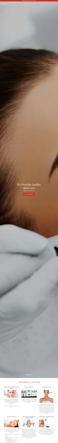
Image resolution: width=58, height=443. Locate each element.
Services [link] (29, 3)
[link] (11, 4)
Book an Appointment (29, 194)
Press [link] (45, 3)
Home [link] (25, 3)
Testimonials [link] (39, 3)
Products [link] (34, 3)
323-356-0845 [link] (29, 374)
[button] (48, 3)
